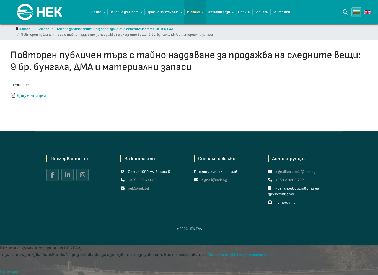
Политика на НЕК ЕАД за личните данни (240, 255)
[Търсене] (345, 12)
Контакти (281, 12)
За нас (96, 12)
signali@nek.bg (214, 180)
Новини (244, 12)
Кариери (261, 12)
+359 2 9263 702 (289, 180)
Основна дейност (124, 12)
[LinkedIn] (67, 175)
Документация (31, 95)
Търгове (193, 12)
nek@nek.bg (138, 188)
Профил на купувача (162, 12)
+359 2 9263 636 (142, 180)
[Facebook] (52, 175)
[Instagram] (82, 175)
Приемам (9, 271)
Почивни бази (219, 12)
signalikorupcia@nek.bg (295, 171)
